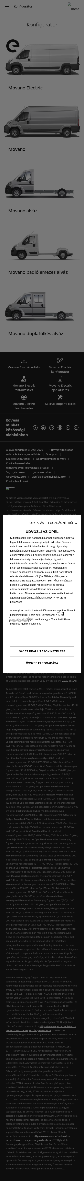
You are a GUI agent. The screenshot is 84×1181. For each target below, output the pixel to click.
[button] (52, 522)
